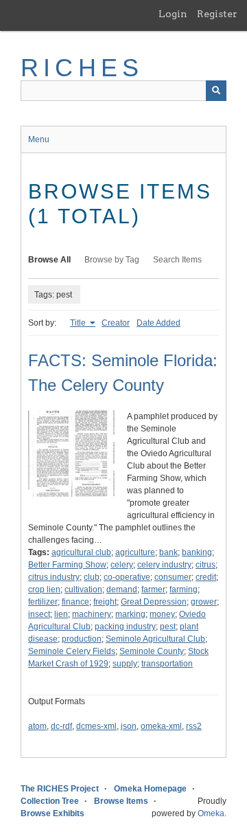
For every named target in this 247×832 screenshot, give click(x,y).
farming (183, 589)
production (82, 639)
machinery (91, 614)
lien (61, 614)
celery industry (164, 565)
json (129, 726)
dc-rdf (61, 726)
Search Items (177, 260)
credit (206, 577)
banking (197, 552)
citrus (205, 565)
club (91, 577)
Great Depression (154, 602)
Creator (116, 323)
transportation (167, 663)
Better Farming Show (67, 565)
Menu (38, 139)
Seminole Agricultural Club (155, 639)
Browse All (49, 260)
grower (204, 602)
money (162, 614)
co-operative (127, 577)
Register (217, 13)
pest (168, 626)
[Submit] (216, 90)
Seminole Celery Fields (71, 651)
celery (121, 565)
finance (75, 602)
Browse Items (121, 801)
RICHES (82, 68)
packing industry (125, 626)
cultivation (83, 589)
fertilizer (43, 602)
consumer (172, 577)
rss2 (194, 726)
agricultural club (81, 552)
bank (168, 552)
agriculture (135, 552)
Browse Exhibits (52, 813)
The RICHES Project (60, 789)
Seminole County (151, 651)
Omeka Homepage (150, 789)
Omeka (211, 813)
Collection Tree (50, 801)
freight (105, 602)
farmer (153, 589)
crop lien (44, 589)
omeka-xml (161, 726)
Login (172, 13)
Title (79, 323)
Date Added (158, 323)
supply (125, 663)
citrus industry (54, 577)
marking (130, 614)
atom (37, 726)
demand (121, 589)
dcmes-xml (96, 726)
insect (39, 614)
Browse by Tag (111, 260)
